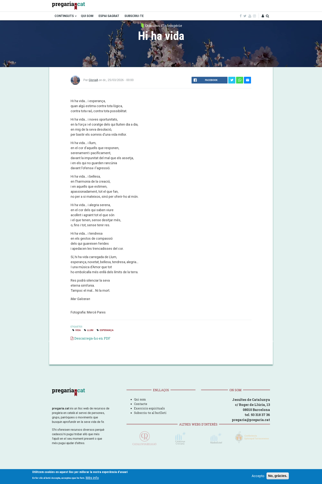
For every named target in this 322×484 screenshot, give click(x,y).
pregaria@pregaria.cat (251, 419)
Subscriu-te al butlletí (150, 413)
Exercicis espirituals (149, 408)
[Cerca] (267, 15)
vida (78, 330)
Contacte (140, 404)
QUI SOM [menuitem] (87, 16)
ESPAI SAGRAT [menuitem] (109, 16)
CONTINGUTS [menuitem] (64, 16)
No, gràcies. (277, 476)
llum (90, 330)
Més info (92, 478)
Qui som (140, 399)
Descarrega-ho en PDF (92, 338)
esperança (106, 330)
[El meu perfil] (263, 15)
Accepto (258, 476)
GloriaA (93, 80)
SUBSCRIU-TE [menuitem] (134, 16)
